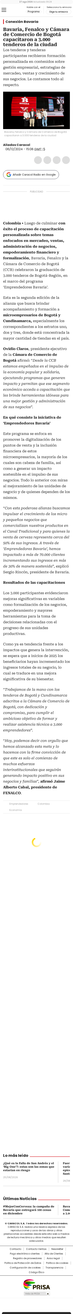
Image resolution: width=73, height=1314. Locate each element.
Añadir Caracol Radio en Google (34, 175)
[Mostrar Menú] (4, 10)
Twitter (47, 160)
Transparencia (54, 1267)
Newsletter (57, 1249)
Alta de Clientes (54, 1253)
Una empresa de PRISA (37, 1284)
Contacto (15, 1249)
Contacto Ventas (36, 1249)
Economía (15, 810)
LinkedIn (57, 160)
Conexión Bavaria (21, 21)
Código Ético (36, 1272)
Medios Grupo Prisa (37, 1293)
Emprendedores (18, 803)
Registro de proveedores (27, 1258)
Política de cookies (57, 1263)
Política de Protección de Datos (22, 1263)
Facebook (38, 160)
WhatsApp (66, 160)
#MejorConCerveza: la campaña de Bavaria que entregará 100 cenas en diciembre (28, 1210)
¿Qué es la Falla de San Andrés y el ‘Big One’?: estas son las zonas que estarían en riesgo (28, 1167)
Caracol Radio (19, 10)
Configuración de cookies (25, 1267)
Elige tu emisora (58, 12)
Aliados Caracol (16, 145)
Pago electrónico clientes (25, 1253)
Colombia (44, 803)
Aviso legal (53, 1258)
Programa (34, 11)
